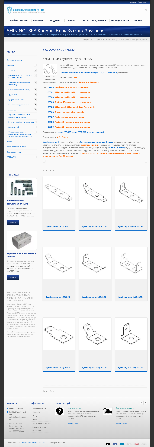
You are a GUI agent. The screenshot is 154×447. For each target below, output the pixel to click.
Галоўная (86, 39)
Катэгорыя (96, 39)
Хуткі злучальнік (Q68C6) (130, 297)
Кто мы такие (74, 408)
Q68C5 (51, 107)
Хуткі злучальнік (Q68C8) (94, 367)
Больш (13, 222)
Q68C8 (51, 122)
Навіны (71, 20)
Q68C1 (51, 87)
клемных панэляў (95, 132)
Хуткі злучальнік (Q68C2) (94, 226)
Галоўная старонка (19, 20)
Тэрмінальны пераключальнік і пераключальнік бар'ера (19, 116)
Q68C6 (51, 112)
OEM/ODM (138, 20)
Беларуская (142, 2)
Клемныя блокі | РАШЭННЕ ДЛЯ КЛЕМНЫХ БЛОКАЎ (20, 76)
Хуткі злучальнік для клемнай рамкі (116, 39)
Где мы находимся (125, 408)
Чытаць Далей (73, 423)
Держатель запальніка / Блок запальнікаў (19, 84)
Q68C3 (51, 97)
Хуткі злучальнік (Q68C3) (130, 226)
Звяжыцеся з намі (120, 20)
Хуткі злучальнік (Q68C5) (94, 297)
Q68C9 (51, 127)
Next (145, 403)
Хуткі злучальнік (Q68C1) (58, 226)
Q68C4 (51, 102)
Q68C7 (51, 117)
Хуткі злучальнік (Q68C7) (58, 367)
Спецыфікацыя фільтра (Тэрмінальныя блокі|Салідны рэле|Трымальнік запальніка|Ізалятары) (21, 134)
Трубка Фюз (12, 95)
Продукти (54, 20)
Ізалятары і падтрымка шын (18, 105)
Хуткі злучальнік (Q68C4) (58, 297)
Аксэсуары (12, 110)
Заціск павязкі (13, 127)
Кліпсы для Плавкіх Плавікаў (19, 90)
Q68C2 (51, 92)
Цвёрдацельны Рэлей (16, 100)
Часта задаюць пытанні (94, 20)
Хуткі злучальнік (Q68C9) (130, 367)
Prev (142, 403)
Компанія (38, 20)
